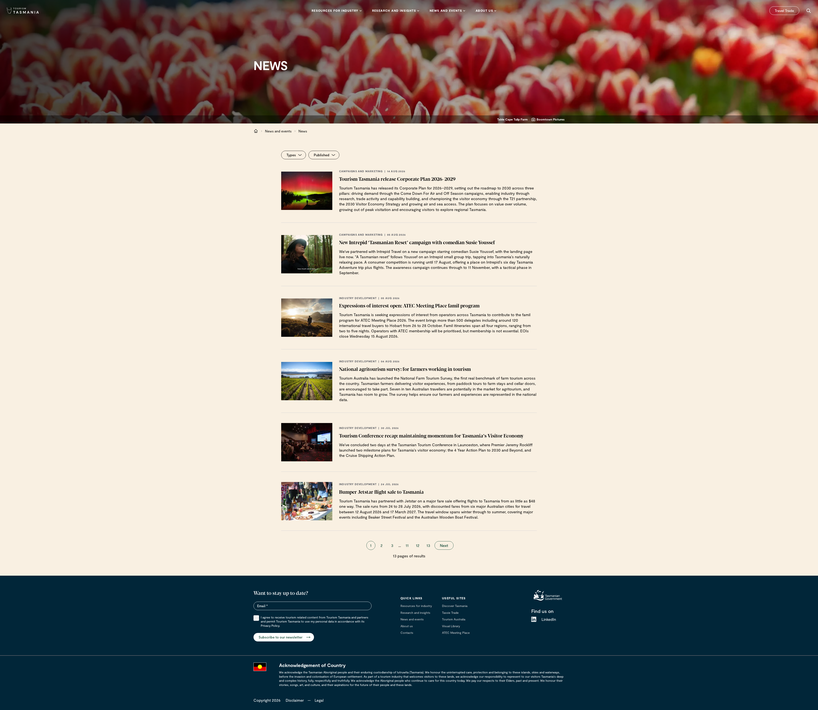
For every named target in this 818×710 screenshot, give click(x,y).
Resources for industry (416, 606)
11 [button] (407, 545)
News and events (278, 131)
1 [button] (371, 545)
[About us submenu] (495, 11)
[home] (548, 595)
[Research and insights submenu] (418, 11)
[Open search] (808, 10)
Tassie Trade (450, 612)
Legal (319, 700)
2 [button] (381, 545)
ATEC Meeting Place (456, 632)
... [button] (399, 545)
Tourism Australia (453, 619)
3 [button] (392, 545)
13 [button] (428, 545)
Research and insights (415, 612)
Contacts (406, 632)
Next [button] (444, 545)
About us (406, 626)
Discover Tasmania (454, 606)
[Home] (23, 11)
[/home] (255, 131)
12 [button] (417, 545)
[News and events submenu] (464, 11)
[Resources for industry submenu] (360, 11)
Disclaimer (295, 700)
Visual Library (451, 626)
